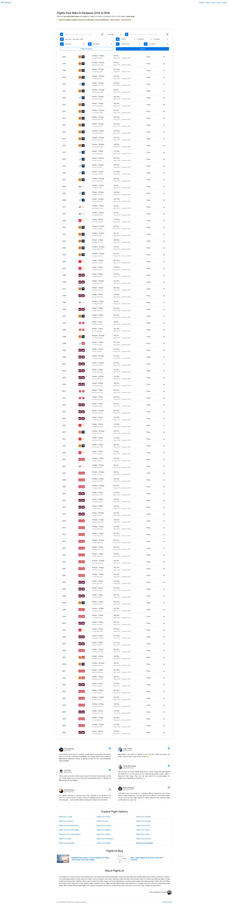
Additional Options (87, 49)
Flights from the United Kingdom (70, 834)
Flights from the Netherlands (68, 825)
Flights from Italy (102, 821)
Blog (213, 2)
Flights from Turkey (65, 817)
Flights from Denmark (143, 839)
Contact (224, 2)
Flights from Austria (103, 834)
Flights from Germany (66, 821)
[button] (102, 34)
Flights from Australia (143, 817)
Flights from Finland (143, 830)
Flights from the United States (69, 830)
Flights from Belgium (104, 830)
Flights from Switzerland (105, 839)
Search (142, 49)
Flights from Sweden (104, 843)
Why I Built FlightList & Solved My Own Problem (146, 859)
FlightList (7, 2)
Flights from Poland (103, 817)
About (208, 2)
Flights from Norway (143, 825)
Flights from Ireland (142, 834)
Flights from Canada (103, 825)
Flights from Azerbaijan (67, 843)
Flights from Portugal (143, 821)
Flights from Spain (65, 839)
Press (218, 2)
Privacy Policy (167, 902)
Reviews (202, 2)
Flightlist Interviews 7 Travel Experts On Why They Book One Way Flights (90, 859)
